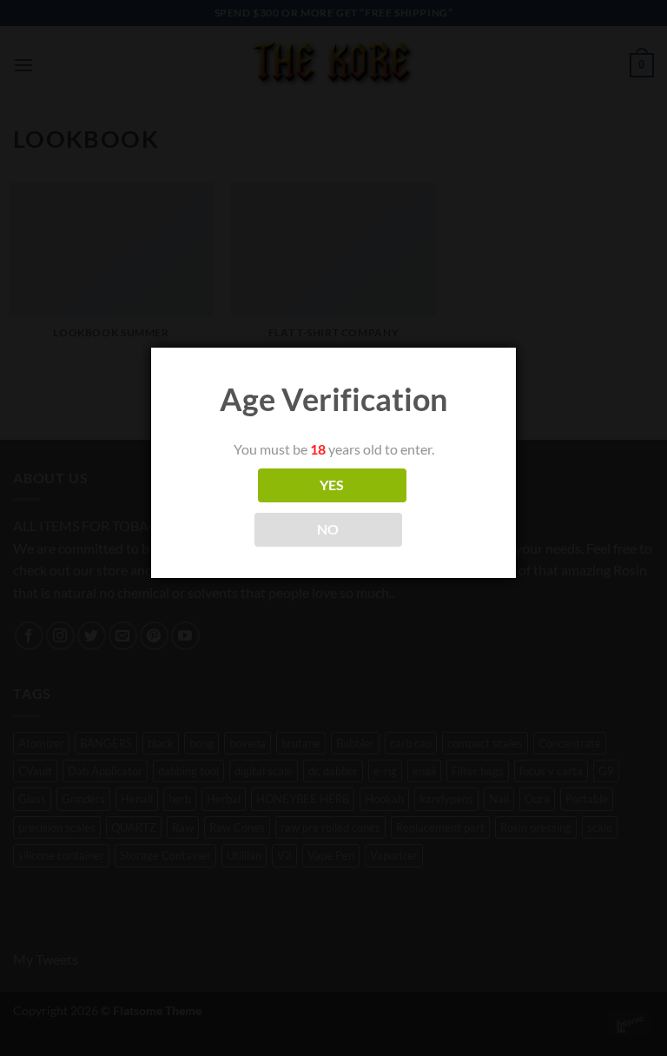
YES (332, 485)
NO (328, 529)
